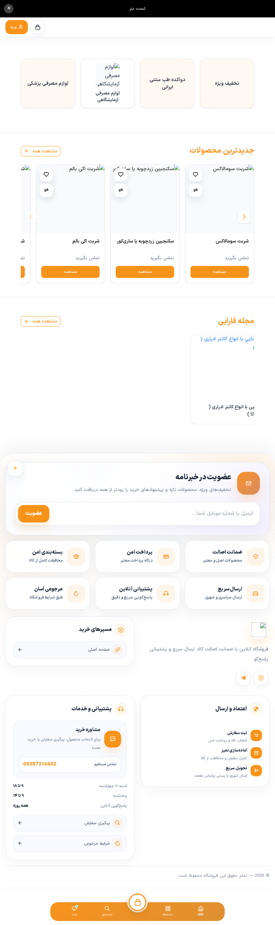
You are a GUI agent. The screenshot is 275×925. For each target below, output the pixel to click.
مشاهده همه (44, 151)
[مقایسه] (195, 190)
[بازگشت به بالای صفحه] (15, 468)
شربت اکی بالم (86, 241)
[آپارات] (243, 677)
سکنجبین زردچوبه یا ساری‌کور (145, 241)
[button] (16, 27)
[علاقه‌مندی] (195, 175)
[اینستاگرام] (261, 677)
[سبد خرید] (38, 27)
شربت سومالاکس (232, 241)
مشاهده (219, 272)
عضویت (33, 513)
